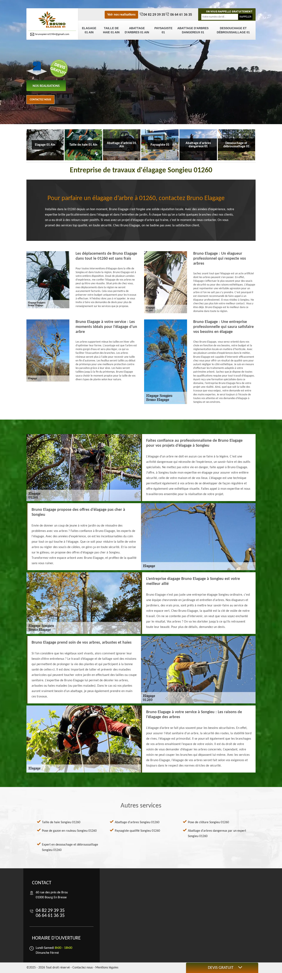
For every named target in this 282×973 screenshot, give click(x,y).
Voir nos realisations (121, 14)
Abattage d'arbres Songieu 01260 (137, 822)
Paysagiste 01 (163, 30)
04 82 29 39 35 (154, 15)
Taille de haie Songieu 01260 (61, 822)
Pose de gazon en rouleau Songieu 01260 (69, 831)
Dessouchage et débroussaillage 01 (233, 30)
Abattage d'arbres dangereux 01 (193, 30)
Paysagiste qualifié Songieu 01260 (137, 831)
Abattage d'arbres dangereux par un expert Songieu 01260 (217, 833)
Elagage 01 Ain (89, 30)
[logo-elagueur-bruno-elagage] (52, 19)
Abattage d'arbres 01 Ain (137, 30)
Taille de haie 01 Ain (111, 30)
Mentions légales (106, 967)
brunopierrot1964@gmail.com (52, 34)
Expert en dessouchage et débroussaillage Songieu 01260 (70, 847)
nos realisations (46, 86)
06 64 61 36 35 (180, 15)
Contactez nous (40, 99)
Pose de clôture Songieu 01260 (208, 822)
